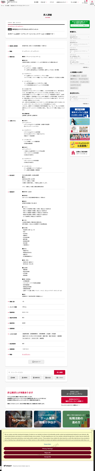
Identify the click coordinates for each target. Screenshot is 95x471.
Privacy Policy (47, 444)
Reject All (47, 452)
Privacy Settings (47, 448)
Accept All (47, 457)
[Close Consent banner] (92, 430)
